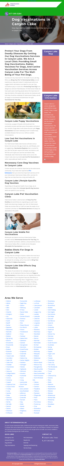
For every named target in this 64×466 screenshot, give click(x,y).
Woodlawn (51, 404)
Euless (22, 314)
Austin (8, 321)
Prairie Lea (37, 404)
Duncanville (23, 301)
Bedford (8, 334)
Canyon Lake (12, 44)
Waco (49, 380)
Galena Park (23, 338)
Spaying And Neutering (30, 445)
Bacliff (8, 323)
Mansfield (37, 334)
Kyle (21, 413)
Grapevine (23, 351)
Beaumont (9, 329)
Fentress (22, 318)
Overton (36, 386)
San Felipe (51, 316)
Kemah (22, 406)
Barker (8, 325)
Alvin (7, 310)
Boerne (8, 340)
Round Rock (51, 305)
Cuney (8, 391)
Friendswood (24, 332)
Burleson (9, 354)
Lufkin (36, 327)
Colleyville (9, 375)
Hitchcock (23, 371)
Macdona (36, 329)
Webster (50, 391)
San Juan (50, 318)
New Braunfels (38, 369)
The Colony (51, 365)
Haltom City (23, 358)
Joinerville (23, 395)
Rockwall (36, 413)
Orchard (36, 384)
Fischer (22, 321)
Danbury (8, 397)
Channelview (10, 367)
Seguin (50, 332)
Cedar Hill (9, 360)
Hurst (22, 378)
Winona (50, 402)
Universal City (52, 375)
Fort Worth (23, 327)
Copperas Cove (10, 384)
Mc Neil (36, 345)
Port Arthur (37, 402)
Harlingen (23, 365)
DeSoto (8, 408)
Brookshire (9, 343)
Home (6, 44)
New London (38, 371)
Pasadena (37, 389)
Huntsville (23, 375)
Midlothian (37, 358)
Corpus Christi (10, 386)
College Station (10, 373)
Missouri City (38, 365)
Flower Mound (24, 325)
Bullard (8, 349)
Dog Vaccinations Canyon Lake (25, 44)
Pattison (36, 391)
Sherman (50, 336)
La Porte (36, 303)
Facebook (49, 464)
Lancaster (37, 307)
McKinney (37, 351)
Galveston (23, 340)
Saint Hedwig (52, 310)
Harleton (22, 362)
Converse (9, 380)
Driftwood (9, 413)
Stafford (50, 349)
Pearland (36, 393)
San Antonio (51, 314)
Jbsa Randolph (24, 391)
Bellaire (8, 336)
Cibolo (8, 369)
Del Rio (8, 402)
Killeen (22, 408)
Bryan (8, 347)
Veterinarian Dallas (28, 464)
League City (37, 312)
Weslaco (50, 393)
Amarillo (8, 312)
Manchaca (37, 332)
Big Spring (9, 338)
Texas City (51, 362)
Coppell (8, 382)
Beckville (8, 332)
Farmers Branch (25, 316)
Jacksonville (23, 382)
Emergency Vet (9, 437)
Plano (35, 400)
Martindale (37, 343)
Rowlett (50, 307)
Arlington (9, 314)
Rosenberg (51, 301)
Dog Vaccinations (10, 445)
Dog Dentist (8, 443)
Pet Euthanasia (28, 437)
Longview (37, 323)
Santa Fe (50, 323)
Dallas (8, 395)
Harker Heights (24, 360)
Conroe (8, 378)
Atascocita (9, 318)
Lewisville (37, 316)
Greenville (23, 354)
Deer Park (9, 400)
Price (35, 406)
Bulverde (9, 351)
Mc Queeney (37, 347)
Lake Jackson (38, 305)
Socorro (50, 340)
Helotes (22, 367)
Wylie (49, 406)
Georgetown (24, 345)
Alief (7, 305)
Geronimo (23, 347)
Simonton (51, 338)
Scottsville (51, 327)
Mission (36, 360)
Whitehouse (51, 395)
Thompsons (51, 369)
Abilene (8, 301)
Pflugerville (37, 395)
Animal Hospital (9, 440)
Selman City (51, 334)
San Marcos (51, 321)
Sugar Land (51, 354)
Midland (36, 356)
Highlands (23, 369)
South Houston (52, 343)
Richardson (37, 408)
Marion (36, 338)
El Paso (22, 310)
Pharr (35, 397)
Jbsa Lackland (24, 389)
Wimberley (51, 400)
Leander (36, 314)
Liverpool (37, 321)
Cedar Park (9, 362)
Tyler (49, 373)
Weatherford (52, 389)
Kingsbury (23, 411)
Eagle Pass (23, 303)
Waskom (50, 384)
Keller (22, 404)
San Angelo (51, 312)
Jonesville (23, 397)
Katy (21, 402)
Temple (50, 358)
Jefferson (23, 393)
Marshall (36, 340)
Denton (8, 406)
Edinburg (23, 307)
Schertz (50, 325)
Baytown (8, 327)
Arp (7, 316)
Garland (22, 343)
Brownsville (9, 345)
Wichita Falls (51, 397)
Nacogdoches (38, 367)
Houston (22, 373)
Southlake (51, 345)
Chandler (9, 365)
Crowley (8, 389)
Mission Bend (38, 362)
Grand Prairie (24, 349)
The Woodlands (52, 367)
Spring (50, 347)
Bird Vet (26, 443)
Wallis (49, 382)
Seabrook (51, 329)
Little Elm (36, 318)
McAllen (36, 349)
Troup (50, 371)
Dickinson (9, 411)
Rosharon (51, 303)
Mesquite (37, 354)
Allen (7, 307)
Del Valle (8, 404)
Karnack (22, 400)
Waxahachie (51, 386)
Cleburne (9, 371)
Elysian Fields (24, 312)
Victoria (50, 378)
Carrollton (9, 358)
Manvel (36, 336)
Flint (21, 323)
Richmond (37, 411)
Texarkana (51, 360)
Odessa (36, 382)
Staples (50, 351)
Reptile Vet (27, 440)
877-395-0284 (32, 1)
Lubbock (36, 325)
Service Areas (27, 448)
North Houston (38, 375)
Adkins (8, 303)
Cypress (8, 393)
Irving (22, 380)
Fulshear (22, 336)
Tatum (50, 356)
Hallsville (22, 356)
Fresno (22, 329)
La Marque (37, 301)
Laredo (36, 310)
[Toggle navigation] (57, 5)
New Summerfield (39, 373)
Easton (22, 305)
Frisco (22, 334)
